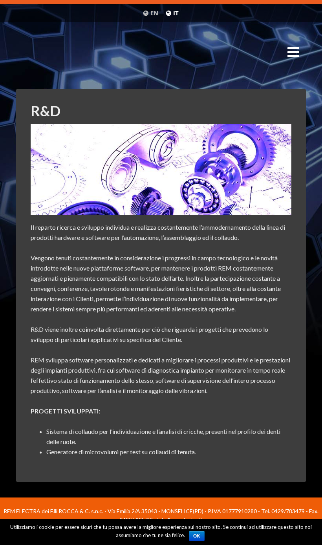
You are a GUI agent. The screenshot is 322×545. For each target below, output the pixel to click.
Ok (196, 536)
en (154, 13)
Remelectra (161, 54)
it (176, 13)
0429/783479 (288, 511)
